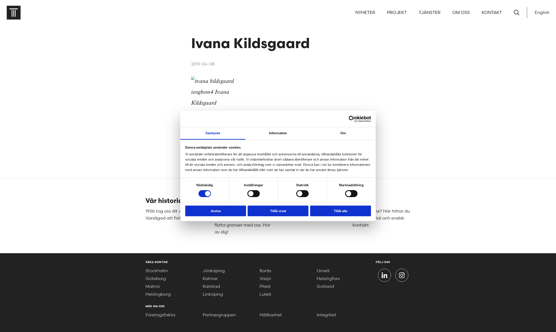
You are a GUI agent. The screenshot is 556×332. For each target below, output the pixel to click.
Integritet (326, 315)
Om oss (461, 12)
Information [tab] (278, 133)
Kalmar (210, 278)
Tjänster (429, 12)
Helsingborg (158, 294)
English (542, 12)
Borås (265, 270)
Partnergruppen (219, 315)
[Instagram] (401, 275)
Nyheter (365, 12)
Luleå (265, 294)
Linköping (213, 294)
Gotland (325, 286)
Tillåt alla (340, 211)
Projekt (397, 12)
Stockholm (157, 270)
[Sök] (516, 12)
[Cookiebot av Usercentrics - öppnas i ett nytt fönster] (352, 119)
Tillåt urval (278, 211)
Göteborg (156, 278)
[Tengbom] (14, 12)
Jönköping (214, 270)
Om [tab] (343, 133)
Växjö (265, 278)
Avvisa (216, 211)
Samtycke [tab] (212, 133)
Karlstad (211, 286)
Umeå (323, 270)
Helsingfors (328, 278)
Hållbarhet (271, 315)
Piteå (265, 286)
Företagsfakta (160, 315)
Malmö (153, 286)
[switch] (253, 193)
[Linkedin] (384, 275)
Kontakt (492, 12)
